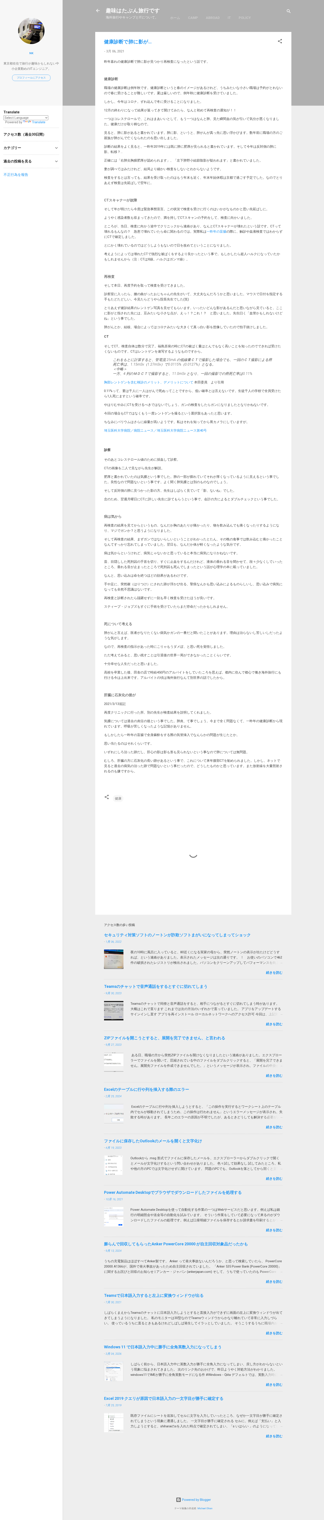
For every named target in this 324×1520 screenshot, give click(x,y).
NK (31, 53)
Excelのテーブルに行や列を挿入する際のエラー (146, 1089)
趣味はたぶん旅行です (133, 10)
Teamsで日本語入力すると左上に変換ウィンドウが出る (154, 1295)
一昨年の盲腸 (216, 232)
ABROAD (213, 18)
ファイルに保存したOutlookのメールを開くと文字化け (153, 1141)
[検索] (288, 12)
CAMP (193, 18)
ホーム (175, 18)
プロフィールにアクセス (31, 77)
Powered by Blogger (196, 1500)
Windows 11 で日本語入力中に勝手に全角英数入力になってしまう (163, 1347)
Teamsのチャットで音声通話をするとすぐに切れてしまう (156, 986)
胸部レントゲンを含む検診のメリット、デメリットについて (148, 382)
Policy (245, 18)
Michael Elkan (204, 1508)
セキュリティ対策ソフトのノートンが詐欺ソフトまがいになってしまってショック (177, 935)
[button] (280, 42)
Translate (38, 122)
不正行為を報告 (16, 175)
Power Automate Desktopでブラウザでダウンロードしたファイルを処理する (173, 1192)
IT (229, 18)
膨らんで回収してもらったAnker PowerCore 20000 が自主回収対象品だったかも (176, 1244)
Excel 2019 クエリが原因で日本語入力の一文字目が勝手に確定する (163, 1398)
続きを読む (274, 973)
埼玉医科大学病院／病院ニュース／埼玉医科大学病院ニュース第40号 (155, 430)
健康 (118, 798)
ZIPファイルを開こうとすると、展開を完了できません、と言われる (164, 1038)
